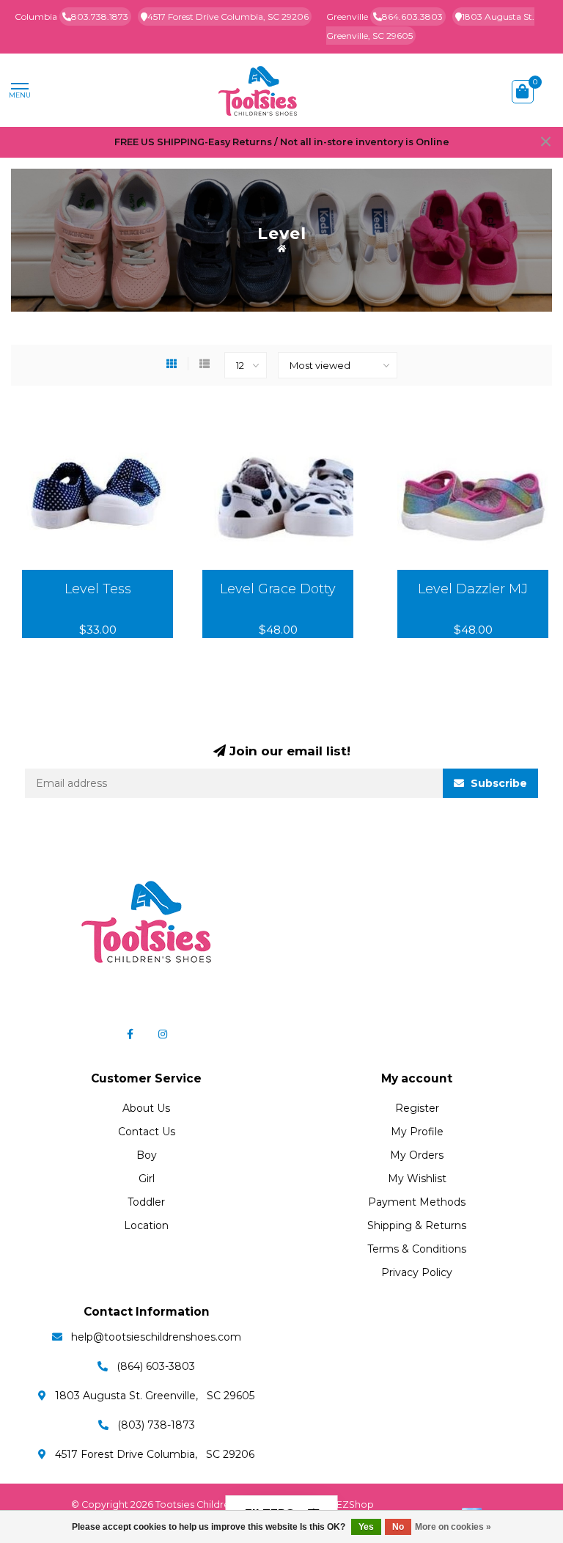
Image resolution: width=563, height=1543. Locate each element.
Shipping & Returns (416, 1225)
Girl (147, 1178)
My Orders (417, 1155)
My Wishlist (417, 1178)
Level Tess (98, 589)
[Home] (282, 248)
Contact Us (146, 1131)
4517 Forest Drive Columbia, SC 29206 (228, 16)
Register (417, 1108)
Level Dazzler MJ (473, 589)
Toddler (146, 1202)
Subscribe (497, 783)
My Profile (417, 1131)
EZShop (355, 1504)
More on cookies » (453, 1527)
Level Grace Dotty (278, 589)
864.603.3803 (412, 16)
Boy (146, 1155)
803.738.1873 (99, 16)
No (398, 1527)
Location (146, 1225)
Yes (366, 1527)
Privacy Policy (416, 1272)
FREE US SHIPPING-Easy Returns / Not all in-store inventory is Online (281, 141)
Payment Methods (417, 1202)
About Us (146, 1108)
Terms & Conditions (416, 1249)
